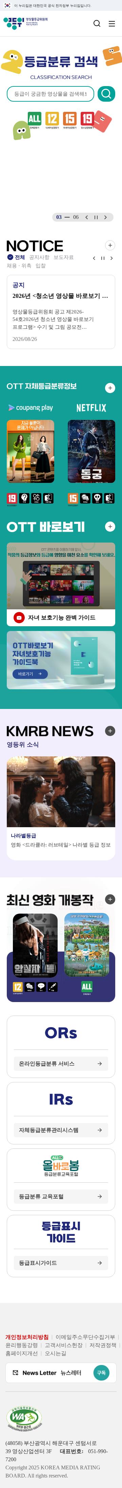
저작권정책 (103, 1345)
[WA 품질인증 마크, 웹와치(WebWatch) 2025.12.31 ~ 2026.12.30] (24, 1409)
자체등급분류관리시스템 (49, 1130)
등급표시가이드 (38, 1263)
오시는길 (55, 1353)
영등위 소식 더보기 (110, 731)
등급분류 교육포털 (41, 1196)
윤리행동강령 (21, 1345)
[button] (106, 94)
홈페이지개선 (21, 1353)
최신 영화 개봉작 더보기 (110, 899)
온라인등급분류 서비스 (47, 1063)
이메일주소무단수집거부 (85, 1337)
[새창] (34, 1305)
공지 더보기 (110, 245)
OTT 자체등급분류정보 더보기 (110, 388)
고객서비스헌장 (64, 1345)
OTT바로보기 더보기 (110, 527)
